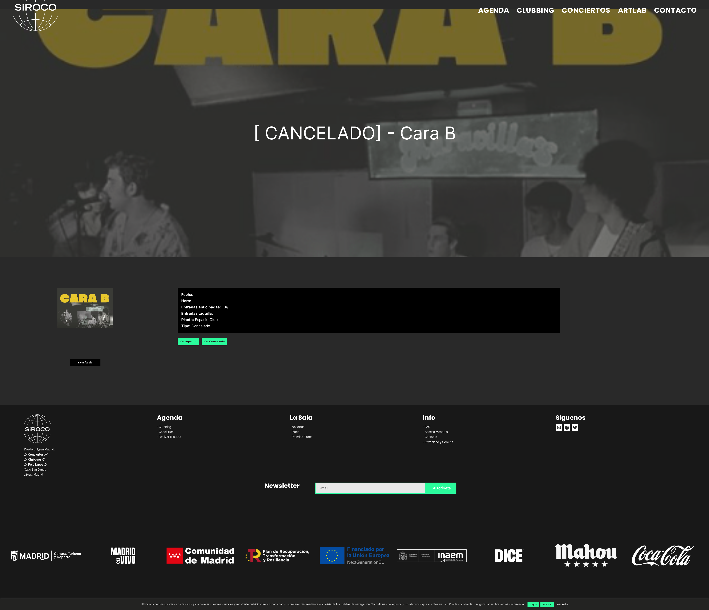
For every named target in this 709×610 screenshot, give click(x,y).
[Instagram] (559, 427)
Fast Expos (35, 464)
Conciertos (586, 10)
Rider (295, 432)
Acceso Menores (436, 432)
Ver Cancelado (214, 341)
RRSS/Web (85, 363)
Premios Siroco (302, 437)
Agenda (493, 10)
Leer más (562, 604)
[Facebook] (567, 427)
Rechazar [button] (547, 604)
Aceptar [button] (533, 604)
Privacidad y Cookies (439, 442)
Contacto (675, 10)
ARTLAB (632, 10)
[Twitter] (575, 427)
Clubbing (535, 10)
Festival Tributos (170, 437)
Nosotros (298, 427)
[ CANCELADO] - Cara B (354, 133)
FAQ (427, 427)
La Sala (301, 417)
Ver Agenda (188, 341)
